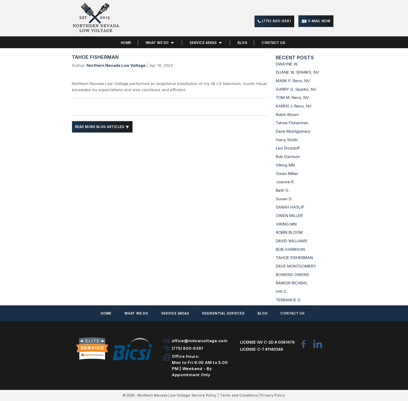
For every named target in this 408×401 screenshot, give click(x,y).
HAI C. (281, 291)
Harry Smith (287, 139)
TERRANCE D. (288, 300)
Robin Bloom (287, 114)
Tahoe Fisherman (292, 122)
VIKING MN (286, 224)
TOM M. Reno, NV (292, 97)
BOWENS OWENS (292, 274)
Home (126, 43)
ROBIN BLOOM (289, 232)
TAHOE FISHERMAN (294, 257)
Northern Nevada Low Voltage (164, 395)
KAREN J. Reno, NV (294, 106)
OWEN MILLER (289, 215)
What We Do (136, 313)
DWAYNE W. (287, 64)
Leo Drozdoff (288, 148)
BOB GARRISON (290, 249)
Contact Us (273, 43)
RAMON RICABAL (292, 283)
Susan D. (284, 198)
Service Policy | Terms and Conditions (225, 395)
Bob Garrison (288, 156)
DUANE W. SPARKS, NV (297, 72)
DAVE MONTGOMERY (296, 266)
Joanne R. (285, 181)
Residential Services (223, 313)
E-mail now (319, 21)
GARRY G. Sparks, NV (296, 89)
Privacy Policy (273, 395)
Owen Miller (287, 173)
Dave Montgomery (293, 131)
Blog (242, 43)
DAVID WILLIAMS (291, 241)
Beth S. (282, 190)
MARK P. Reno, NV (293, 80)
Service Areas (203, 43)
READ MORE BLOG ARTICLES (100, 127)
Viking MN (285, 165)
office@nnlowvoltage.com (200, 340)
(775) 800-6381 (276, 21)
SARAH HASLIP (290, 207)
